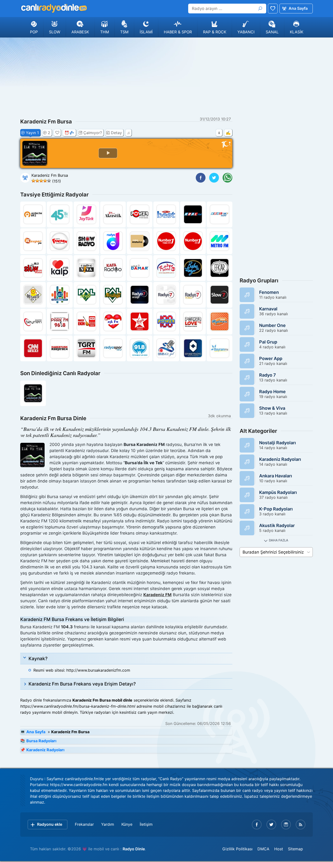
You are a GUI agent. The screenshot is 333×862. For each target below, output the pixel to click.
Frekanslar (84, 824)
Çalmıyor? (92, 132)
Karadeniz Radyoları (45, 749)
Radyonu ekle (49, 824)
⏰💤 (69, 132)
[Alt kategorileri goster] (276, 540)
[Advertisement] (166, 76)
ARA (260, 8)
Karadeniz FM (157, 594)
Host (278, 848)
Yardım (107, 824)
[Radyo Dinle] (53, 8)
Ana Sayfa (298, 8)
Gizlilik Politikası (237, 848)
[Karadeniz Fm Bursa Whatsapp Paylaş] (227, 178)
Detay (116, 132)
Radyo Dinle (134, 848)
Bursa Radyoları (41, 740)
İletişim (146, 824)
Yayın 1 (32, 132)
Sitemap (295, 848)
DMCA (263, 848)
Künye (126, 824)
